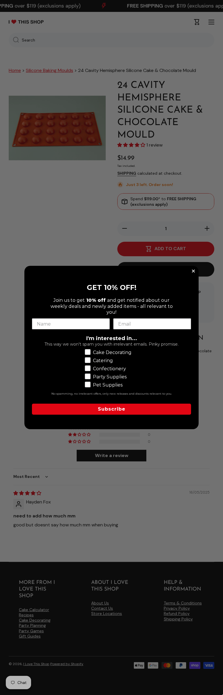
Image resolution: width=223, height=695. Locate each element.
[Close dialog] (193, 271)
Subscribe (111, 409)
